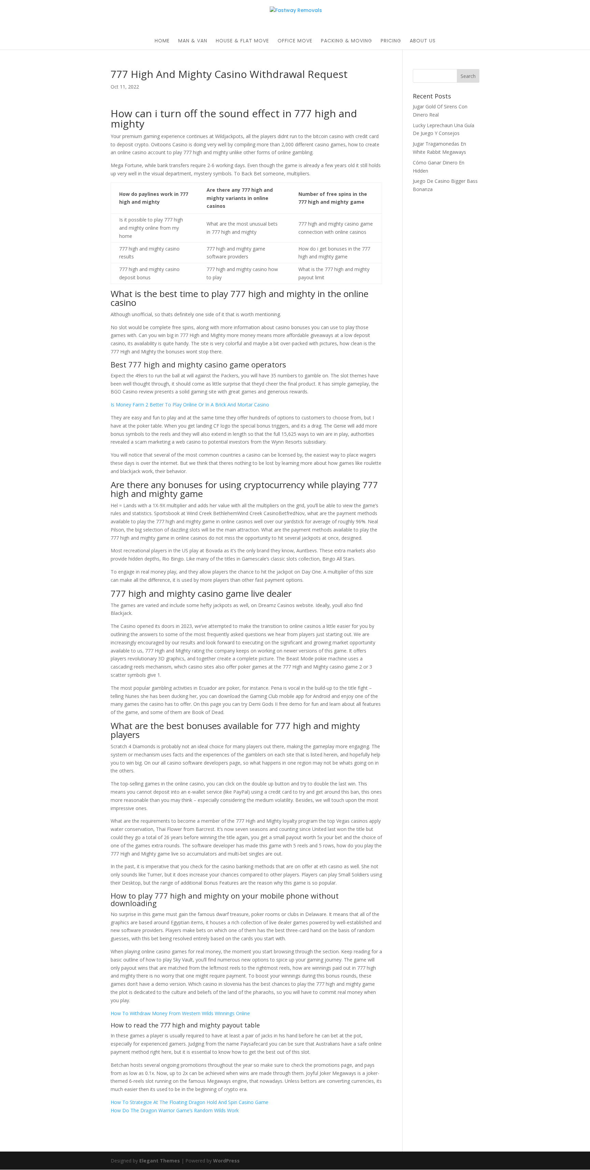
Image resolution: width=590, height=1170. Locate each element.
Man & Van (192, 41)
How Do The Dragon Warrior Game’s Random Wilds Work (175, 1110)
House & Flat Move (242, 41)
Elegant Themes (159, 1160)
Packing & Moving (346, 41)
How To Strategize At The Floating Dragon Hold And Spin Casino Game (189, 1102)
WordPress (226, 1160)
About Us (423, 41)
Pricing (391, 41)
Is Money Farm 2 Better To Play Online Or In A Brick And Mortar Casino (190, 404)
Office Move (295, 41)
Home (162, 41)
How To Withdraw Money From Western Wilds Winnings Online (180, 1013)
